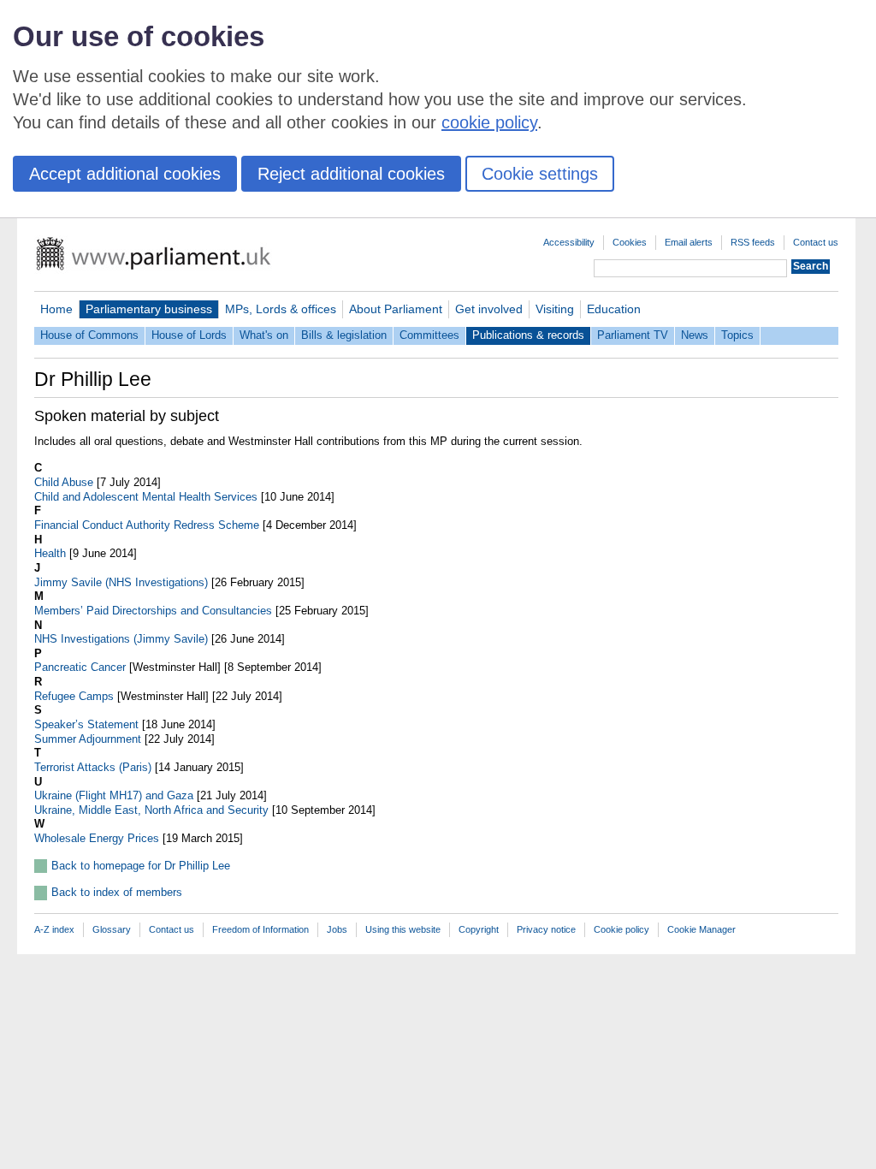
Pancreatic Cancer (80, 667)
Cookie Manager (701, 929)
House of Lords (189, 335)
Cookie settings (540, 173)
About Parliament (395, 309)
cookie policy (489, 122)
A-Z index (54, 929)
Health (50, 553)
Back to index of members (116, 892)
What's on (264, 335)
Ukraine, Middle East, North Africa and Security (151, 810)
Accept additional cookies (125, 173)
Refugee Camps (74, 696)
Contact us (815, 242)
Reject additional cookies (351, 173)
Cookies (630, 242)
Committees (429, 335)
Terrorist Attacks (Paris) (92, 767)
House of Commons (89, 335)
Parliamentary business (149, 309)
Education (614, 309)
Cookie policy (621, 929)
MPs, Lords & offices (280, 309)
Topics (737, 335)
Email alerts (689, 242)
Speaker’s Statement (86, 724)
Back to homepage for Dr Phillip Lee (140, 865)
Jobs (337, 929)
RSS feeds (753, 242)
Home (56, 309)
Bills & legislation (344, 335)
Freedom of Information (260, 929)
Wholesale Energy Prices (96, 838)
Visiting (555, 309)
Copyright (479, 929)
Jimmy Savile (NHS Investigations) (121, 582)
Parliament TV (632, 335)
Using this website (403, 929)
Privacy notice (546, 929)
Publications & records (528, 335)
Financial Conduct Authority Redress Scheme (146, 525)
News (694, 335)
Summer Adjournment (87, 739)
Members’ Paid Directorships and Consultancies (153, 610)
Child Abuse (63, 482)
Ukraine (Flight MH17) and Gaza (113, 795)
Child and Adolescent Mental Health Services (145, 496)
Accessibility (569, 242)
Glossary (111, 929)
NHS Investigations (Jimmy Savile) (121, 638)
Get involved (489, 309)
